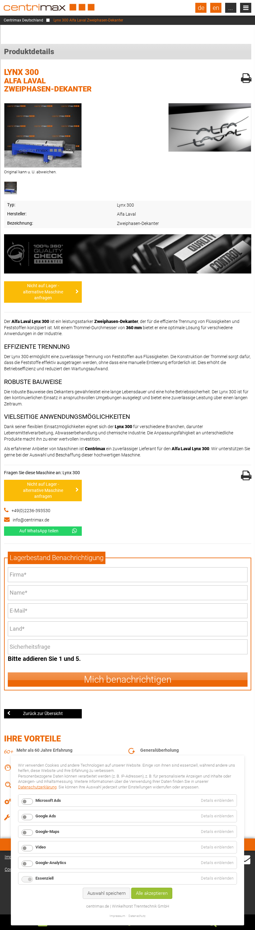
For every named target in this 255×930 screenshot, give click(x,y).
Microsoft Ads (48, 800)
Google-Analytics (50, 862)
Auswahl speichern (106, 893)
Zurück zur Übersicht (43, 713)
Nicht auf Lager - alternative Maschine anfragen (43, 291)
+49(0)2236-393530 (31, 510)
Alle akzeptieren (152, 893)
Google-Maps (47, 831)
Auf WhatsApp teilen (38, 530)
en (216, 8)
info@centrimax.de (31, 519)
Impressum (117, 916)
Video (40, 847)
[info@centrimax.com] (244, 863)
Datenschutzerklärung (37, 787)
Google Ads (45, 816)
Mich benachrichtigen (127, 679)
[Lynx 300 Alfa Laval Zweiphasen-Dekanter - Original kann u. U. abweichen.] (43, 135)
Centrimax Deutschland (23, 20)
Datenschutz (137, 916)
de (201, 8)
